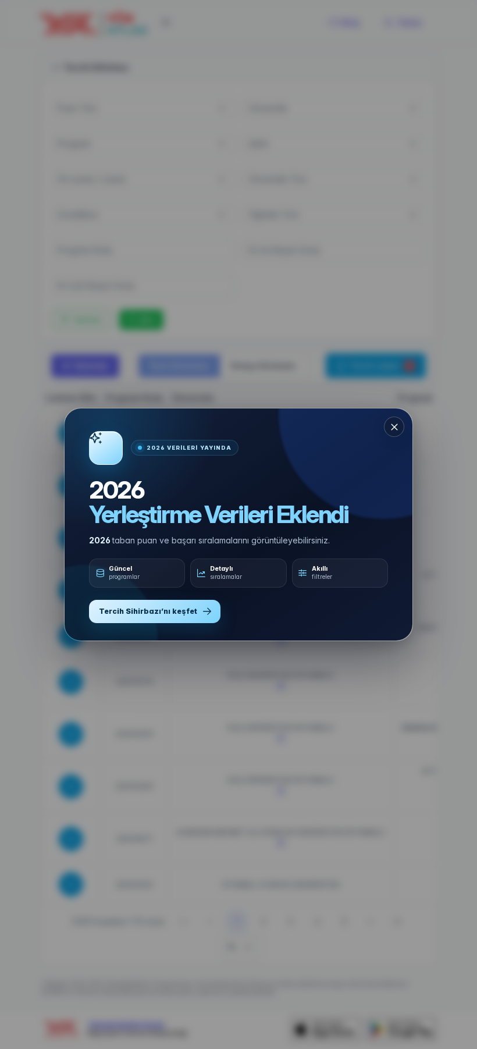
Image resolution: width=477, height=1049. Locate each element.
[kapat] (394, 427)
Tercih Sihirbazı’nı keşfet (148, 611)
